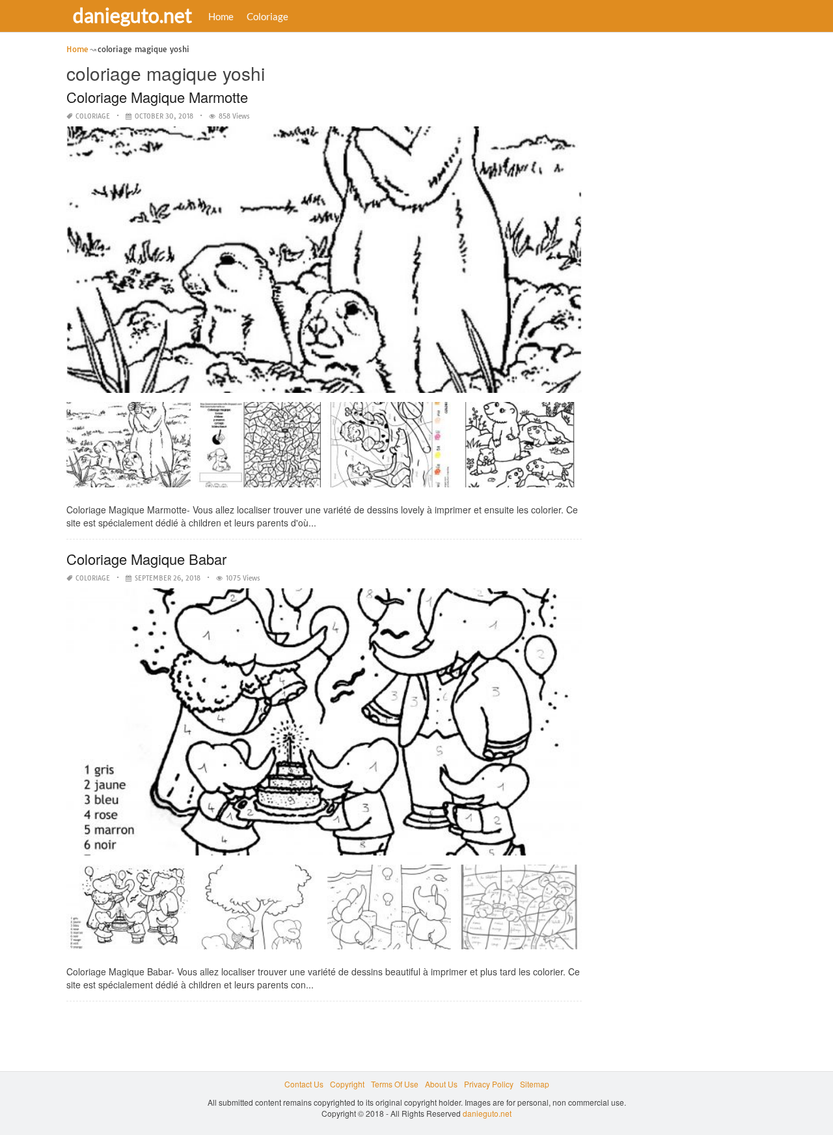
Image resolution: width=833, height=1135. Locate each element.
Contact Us (303, 1083)
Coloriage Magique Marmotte (157, 97)
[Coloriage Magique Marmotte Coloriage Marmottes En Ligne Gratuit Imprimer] (128, 449)
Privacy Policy (488, 1083)
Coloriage (267, 16)
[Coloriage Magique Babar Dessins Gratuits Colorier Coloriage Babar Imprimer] (259, 911)
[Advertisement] (692, 237)
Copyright (347, 1083)
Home (221, 16)
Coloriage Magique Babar (146, 559)
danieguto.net (132, 15)
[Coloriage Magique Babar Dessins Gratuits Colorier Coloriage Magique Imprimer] (519, 911)
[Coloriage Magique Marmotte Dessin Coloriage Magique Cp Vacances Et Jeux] (389, 449)
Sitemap (534, 1083)
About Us (441, 1083)
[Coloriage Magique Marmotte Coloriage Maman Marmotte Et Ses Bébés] (519, 449)
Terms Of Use (394, 1083)
